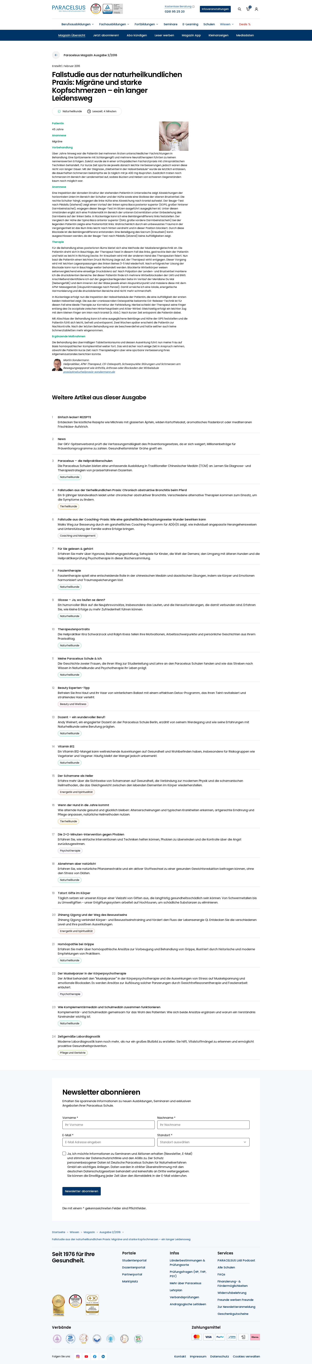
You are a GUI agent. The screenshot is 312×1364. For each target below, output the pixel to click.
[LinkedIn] (103, 1356)
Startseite (58, 1232)
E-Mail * (67, 1135)
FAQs (221, 1274)
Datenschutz (219, 1356)
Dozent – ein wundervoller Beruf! (81, 717)
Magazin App (191, 35)
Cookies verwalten (246, 1356)
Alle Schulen (226, 1267)
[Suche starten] (239, 9)
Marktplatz (130, 1281)
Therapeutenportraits (74, 629)
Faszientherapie (69, 570)
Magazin (89, 1232)
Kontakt (180, 1356)
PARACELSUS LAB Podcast (236, 1260)
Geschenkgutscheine (233, 1314)
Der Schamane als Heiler (75, 776)
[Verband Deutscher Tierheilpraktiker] (83, 1339)
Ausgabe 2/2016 (110, 1232)
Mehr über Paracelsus (185, 1283)
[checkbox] (64, 1153)
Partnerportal (132, 1274)
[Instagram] (77, 1356)
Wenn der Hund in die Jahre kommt (83, 805)
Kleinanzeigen (218, 35)
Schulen (209, 24)
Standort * (164, 1135)
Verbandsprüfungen (184, 1297)
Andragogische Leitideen (188, 1304)
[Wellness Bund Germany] (111, 1339)
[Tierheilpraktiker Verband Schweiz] (124, 1339)
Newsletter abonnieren (81, 1191)
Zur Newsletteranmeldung (236, 1307)
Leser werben (164, 35)
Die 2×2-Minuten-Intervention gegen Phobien (91, 834)
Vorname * (70, 1118)
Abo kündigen (137, 35)
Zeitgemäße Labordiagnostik (79, 1036)
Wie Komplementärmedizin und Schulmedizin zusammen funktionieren (109, 1007)
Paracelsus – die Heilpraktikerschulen (85, 461)
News (62, 439)
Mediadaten (245, 35)
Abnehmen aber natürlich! (77, 864)
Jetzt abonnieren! (106, 35)
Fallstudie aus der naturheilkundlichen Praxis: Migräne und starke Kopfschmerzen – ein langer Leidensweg (121, 1239)
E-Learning (190, 24)
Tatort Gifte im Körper (74, 893)
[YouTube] (86, 1356)
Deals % (245, 24)
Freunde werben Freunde (236, 1300)
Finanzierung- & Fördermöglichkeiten (233, 1283)
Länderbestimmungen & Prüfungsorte (187, 1262)
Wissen (74, 1232)
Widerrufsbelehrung (232, 1293)
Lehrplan (176, 1290)
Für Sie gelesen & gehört (75, 549)
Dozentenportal (133, 1267)
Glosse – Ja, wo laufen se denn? (81, 600)
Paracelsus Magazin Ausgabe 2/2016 (90, 55)
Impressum (198, 1356)
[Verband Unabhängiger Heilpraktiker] (70, 1339)
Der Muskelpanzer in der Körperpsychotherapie (92, 973)
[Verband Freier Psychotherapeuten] (57, 1339)
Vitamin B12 (66, 746)
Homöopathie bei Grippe (76, 944)
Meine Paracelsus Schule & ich (80, 658)
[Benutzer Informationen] (256, 9)
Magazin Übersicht (71, 35)
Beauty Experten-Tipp (74, 688)
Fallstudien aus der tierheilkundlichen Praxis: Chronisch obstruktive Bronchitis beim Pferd (122, 490)
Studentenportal (134, 1260)
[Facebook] (94, 1356)
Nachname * (166, 1118)
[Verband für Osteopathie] (97, 1339)
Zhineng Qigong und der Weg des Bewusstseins (92, 915)
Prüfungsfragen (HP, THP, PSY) (188, 1274)
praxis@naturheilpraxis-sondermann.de (89, 372)
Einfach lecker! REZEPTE (74, 417)
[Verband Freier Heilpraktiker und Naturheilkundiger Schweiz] (138, 1339)
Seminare (170, 24)
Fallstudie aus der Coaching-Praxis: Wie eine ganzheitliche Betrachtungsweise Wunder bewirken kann (132, 519)
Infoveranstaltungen (215, 9)
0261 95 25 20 (175, 11)
